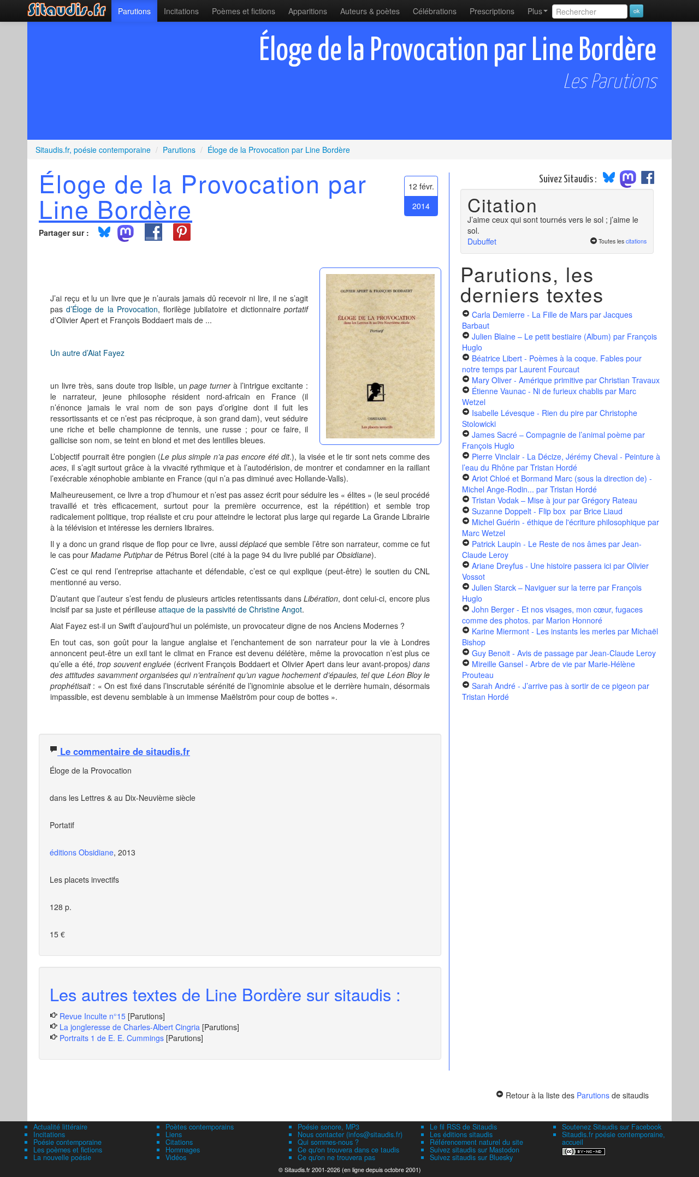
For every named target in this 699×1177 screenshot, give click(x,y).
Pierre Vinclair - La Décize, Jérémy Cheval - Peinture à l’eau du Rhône (561, 462)
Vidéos (175, 1157)
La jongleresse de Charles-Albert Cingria (130, 1026)
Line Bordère (115, 208)
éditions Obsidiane (82, 852)
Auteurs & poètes (370, 10)
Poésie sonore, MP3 (328, 1127)
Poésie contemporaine (67, 1142)
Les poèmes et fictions (67, 1150)
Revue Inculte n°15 (93, 1015)
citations (636, 241)
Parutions (134, 10)
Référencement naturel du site (476, 1142)
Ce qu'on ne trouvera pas (336, 1157)
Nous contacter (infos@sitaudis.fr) (350, 1134)
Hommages (182, 1150)
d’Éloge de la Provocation (112, 309)
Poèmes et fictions (243, 10)
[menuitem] (134, 11)
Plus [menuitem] (535, 10)
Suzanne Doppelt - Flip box (547, 511)
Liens (173, 1134)
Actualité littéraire (60, 1127)
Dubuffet (481, 241)
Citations (179, 1142)
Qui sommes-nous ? (328, 1142)
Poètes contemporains (199, 1127)
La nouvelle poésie (62, 1157)
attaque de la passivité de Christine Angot (230, 609)
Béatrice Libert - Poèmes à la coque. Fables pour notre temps (552, 363)
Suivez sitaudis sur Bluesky (471, 1157)
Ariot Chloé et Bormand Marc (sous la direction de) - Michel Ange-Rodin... (557, 484)
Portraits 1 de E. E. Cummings (112, 1037)
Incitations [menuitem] (181, 10)
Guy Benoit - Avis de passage (564, 652)
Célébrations (435, 10)
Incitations (49, 1134)
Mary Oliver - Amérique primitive (566, 379)
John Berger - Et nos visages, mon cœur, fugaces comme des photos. (552, 615)
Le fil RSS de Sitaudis (463, 1127)
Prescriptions (492, 10)
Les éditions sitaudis (461, 1134)
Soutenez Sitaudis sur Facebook (611, 1127)
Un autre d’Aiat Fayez (87, 352)
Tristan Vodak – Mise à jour (554, 500)
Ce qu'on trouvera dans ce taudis (348, 1150)
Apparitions (307, 10)
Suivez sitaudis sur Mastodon (474, 1150)
